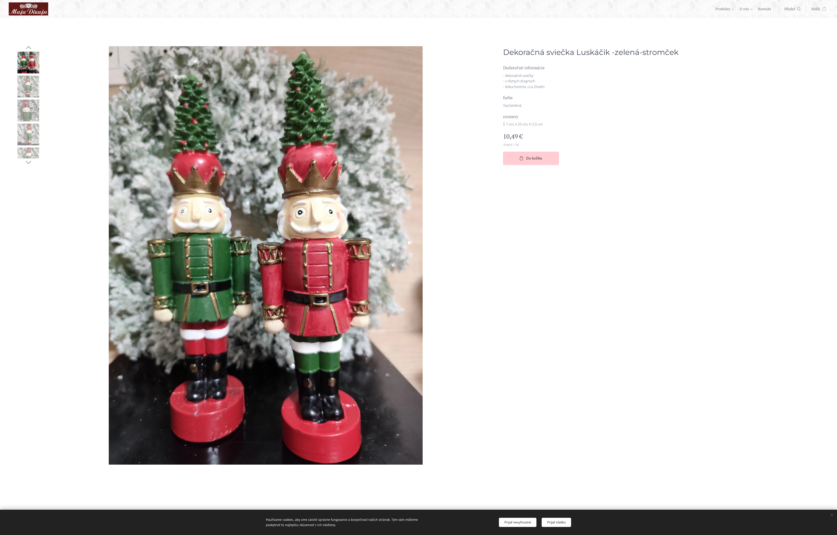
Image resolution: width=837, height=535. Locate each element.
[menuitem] (725, 8)
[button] (792, 8)
